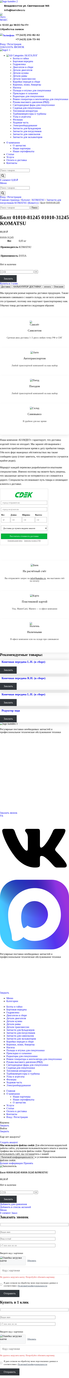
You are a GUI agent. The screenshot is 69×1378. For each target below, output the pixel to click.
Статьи (3, 785)
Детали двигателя (22, 70)
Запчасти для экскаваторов (27, 137)
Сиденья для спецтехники (27, 108)
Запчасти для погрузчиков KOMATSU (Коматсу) (30, 201)
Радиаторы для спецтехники (28, 96)
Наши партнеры (21, 148)
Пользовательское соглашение (12, 987)
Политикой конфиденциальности (17, 1157)
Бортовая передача (23, 61)
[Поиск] (2, 176)
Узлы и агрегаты (22, 116)
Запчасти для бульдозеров (27, 128)
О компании (6, 769)
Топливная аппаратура (25, 110)
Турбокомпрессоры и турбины (29, 113)
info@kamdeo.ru (14, 10)
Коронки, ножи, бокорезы (27, 84)
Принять (28, 1163)
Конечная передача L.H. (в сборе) (23, 661)
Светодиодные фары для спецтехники (34, 105)
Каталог (25, 200)
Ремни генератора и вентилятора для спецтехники (40, 99)
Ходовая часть (20, 122)
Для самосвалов (7, 757)
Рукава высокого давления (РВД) (31, 102)
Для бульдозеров (7, 749)
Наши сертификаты (23, 151)
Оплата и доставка (8, 777)
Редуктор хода (11, 710)
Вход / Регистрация (17, 1117)
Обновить (31, 1260)
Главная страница (9, 200)
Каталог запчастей (9, 745)
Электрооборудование (25, 125)
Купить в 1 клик (9, 283)
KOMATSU (38, 200)
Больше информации (12, 1163)
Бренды (3, 789)
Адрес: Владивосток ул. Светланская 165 (18, 801)
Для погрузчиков (7, 753)
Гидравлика (19, 64)
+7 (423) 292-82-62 (28, 34)
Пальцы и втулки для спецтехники (32, 90)
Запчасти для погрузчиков (27, 131)
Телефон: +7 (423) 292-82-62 (13, 797)
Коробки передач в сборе (26, 81)
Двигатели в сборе (23, 67)
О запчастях (19, 145)
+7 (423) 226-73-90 (28, 39)
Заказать (8, 278)
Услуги (3, 765)
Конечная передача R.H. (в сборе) (23, 678)
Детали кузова (21, 73)
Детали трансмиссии (24, 78)
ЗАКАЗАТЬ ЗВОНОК (12, 47)
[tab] (6, 286)
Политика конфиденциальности (12, 982)
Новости (4, 781)
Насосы (17, 87)
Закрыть (4, 992)
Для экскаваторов (8, 761)
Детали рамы (20, 75)
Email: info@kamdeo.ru (10, 805)
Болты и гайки (21, 58)
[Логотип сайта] (9, 1)
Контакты (4, 773)
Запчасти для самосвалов (26, 134)
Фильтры (18, 119)
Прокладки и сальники (25, 93)
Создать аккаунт (9, 1142)
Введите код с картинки (11, 1253)
